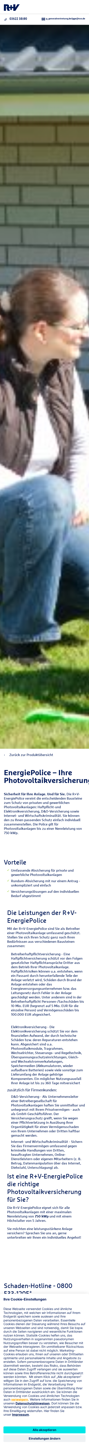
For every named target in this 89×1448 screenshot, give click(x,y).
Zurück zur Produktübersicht (30, 755)
